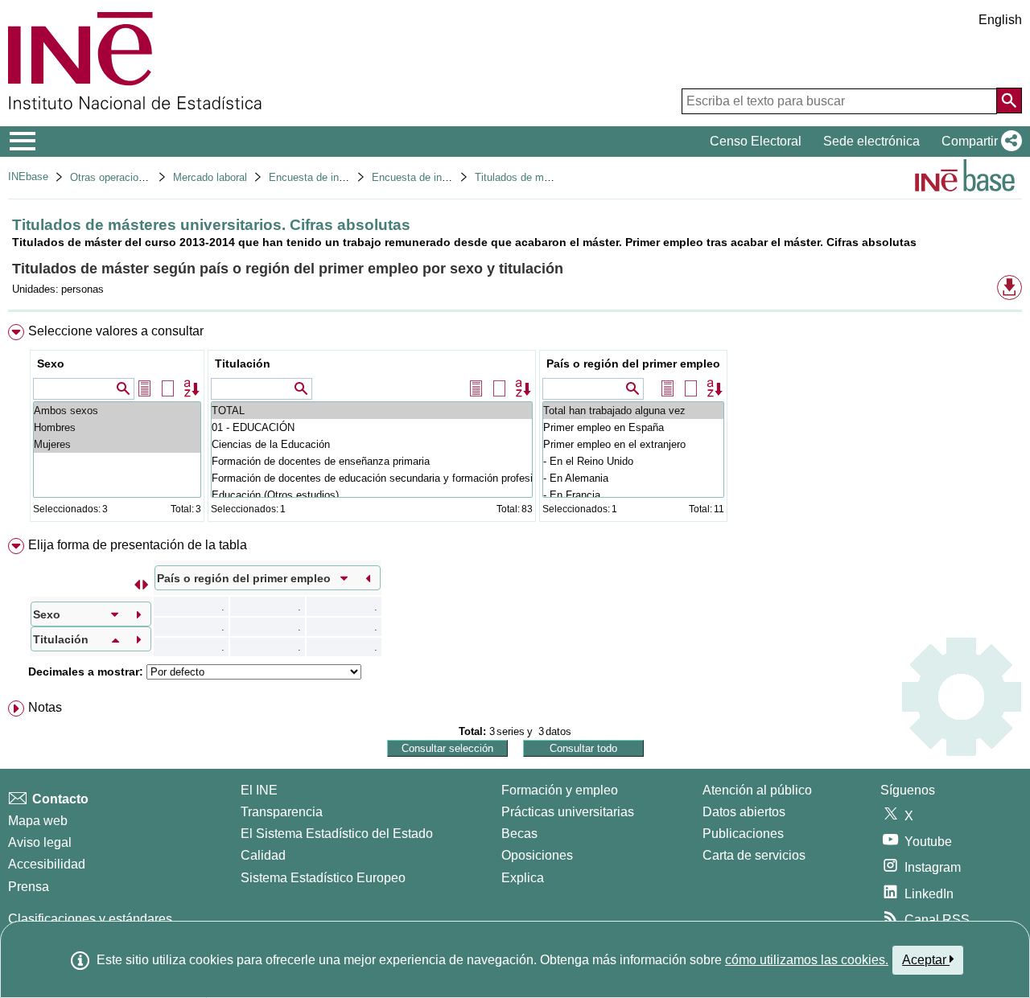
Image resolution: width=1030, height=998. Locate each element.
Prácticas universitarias (567, 812)
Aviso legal (40, 842)
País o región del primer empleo (633, 363)
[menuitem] (515, 426)
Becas (519, 833)
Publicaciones (743, 833)
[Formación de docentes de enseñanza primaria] (372, 461)
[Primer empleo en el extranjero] (633, 444)
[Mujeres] (117, 444)
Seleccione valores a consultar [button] (116, 331)
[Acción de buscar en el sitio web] (1009, 100)
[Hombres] (117, 427)
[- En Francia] (633, 495)
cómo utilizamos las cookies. (806, 960)
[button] (978, 141)
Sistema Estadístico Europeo (323, 878)
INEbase (28, 176)
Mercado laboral (210, 177)
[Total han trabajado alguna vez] (633, 410)
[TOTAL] (372, 410)
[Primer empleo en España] (633, 427)
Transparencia (282, 812)
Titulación (242, 363)
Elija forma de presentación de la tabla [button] (137, 545)
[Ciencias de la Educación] (372, 444)
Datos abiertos (743, 812)
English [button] (1000, 20)
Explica (522, 878)
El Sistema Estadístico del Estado (337, 833)
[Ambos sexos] (117, 410)
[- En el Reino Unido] (633, 461)
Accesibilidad (46, 864)
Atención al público (757, 790)
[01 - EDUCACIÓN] (372, 427)
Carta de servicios (753, 855)
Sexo (50, 363)
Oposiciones (537, 855)
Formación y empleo (559, 790)
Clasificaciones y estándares (90, 919)
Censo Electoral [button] (755, 141)
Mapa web (38, 821)
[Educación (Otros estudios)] (372, 495)
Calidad (263, 855)
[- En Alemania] (633, 478)
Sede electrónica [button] (871, 141)
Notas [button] (45, 707)
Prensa (28, 886)
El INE (259, 790)
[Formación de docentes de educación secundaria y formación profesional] (372, 478)
